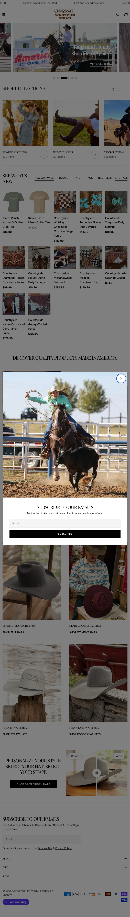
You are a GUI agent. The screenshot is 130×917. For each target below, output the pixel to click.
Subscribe (65, 533)
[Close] (121, 378)
